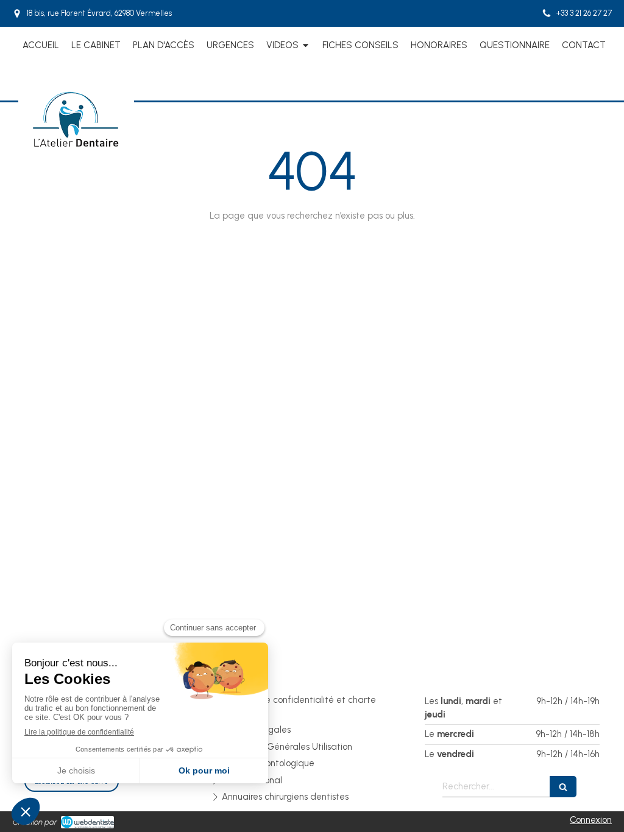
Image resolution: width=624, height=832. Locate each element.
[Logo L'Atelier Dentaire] (76, 146)
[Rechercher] (563, 786)
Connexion (591, 819)
